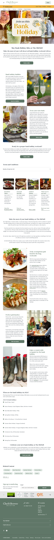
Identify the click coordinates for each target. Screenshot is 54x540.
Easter (37, 473)
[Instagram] (7, 530)
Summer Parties (27, 470)
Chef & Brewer (7, 525)
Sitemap (32, 537)
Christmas (6, 470)
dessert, (43, 291)
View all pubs (37, 537)
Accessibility (15, 537)
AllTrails (36, 380)
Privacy (27, 537)
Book (48, 2)
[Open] (4, 2)
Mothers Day (29, 473)
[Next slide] (50, 495)
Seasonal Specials (19, 192)
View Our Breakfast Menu (8, 209)
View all (5, 477)
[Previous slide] (4, 495)
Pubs (9, 9)
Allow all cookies (44, 283)
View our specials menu (20, 209)
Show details (47, 279)
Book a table (27, 63)
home (4, 9)
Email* (22, 485)
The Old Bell (6, 521)
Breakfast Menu (7, 192)
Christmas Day (7, 473)
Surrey (14, 9)
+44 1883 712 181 (28, 506)
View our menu (15, 341)
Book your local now (45, 209)
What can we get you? (45, 192)
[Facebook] (4, 530)
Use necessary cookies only (26, 283)
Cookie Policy (21, 537)
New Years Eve (16, 470)
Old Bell (20, 9)
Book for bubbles (15, 101)
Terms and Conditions (46, 537)
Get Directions (41, 514)
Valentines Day (18, 473)
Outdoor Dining (31, 192)
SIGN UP (44, 487)
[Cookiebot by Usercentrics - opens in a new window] (46, 255)
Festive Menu (38, 470)
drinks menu (33, 287)
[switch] (20, 275)
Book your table (27, 455)
